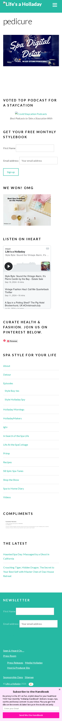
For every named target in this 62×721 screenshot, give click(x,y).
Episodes (8, 383)
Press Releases (15, 662)
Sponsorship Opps (13, 677)
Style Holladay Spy (15, 399)
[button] (31, 692)
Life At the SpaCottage (15, 444)
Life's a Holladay (13, 683)
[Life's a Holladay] (22, 4)
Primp (6, 453)
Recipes (7, 462)
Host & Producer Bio (18, 667)
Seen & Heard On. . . (13, 650)
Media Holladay (34, 662)
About (6, 365)
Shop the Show (11, 479)
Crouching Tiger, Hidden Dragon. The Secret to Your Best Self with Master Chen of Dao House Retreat (28, 571)
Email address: (11, 160)
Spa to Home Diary (13, 488)
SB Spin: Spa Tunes (13, 470)
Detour (7, 374)
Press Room (9, 655)
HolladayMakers (12, 418)
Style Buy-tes (12, 390)
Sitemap (29, 677)
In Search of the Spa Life (16, 435)
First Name (9, 148)
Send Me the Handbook (31, 715)
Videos (7, 497)
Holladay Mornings (13, 409)
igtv (5, 426)
